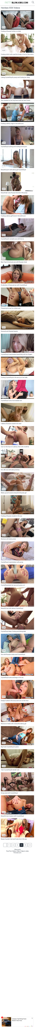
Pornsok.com (17, 852)
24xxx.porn (17, 849)
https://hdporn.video (23, 851)
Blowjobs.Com (16, 2)
